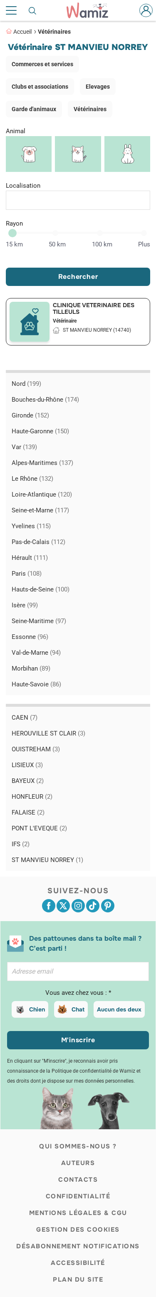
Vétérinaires (54, 31)
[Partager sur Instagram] (78, 905)
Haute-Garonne (40, 431)
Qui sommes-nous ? (78, 1146)
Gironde (30, 415)
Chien (37, 1009)
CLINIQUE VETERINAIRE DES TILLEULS (93, 308)
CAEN (24, 717)
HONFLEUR (32, 796)
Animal (15, 131)
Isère (25, 605)
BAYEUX (28, 781)
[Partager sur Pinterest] (107, 905)
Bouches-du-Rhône (45, 399)
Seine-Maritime (39, 621)
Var (24, 447)
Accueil (22, 31)
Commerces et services (42, 64)
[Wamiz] (91, 10)
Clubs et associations (40, 86)
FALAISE (28, 812)
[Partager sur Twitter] (63, 905)
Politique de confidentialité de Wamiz (93, 1071)
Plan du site (78, 1279)
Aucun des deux (119, 1009)
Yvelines (31, 526)
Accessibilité (78, 1263)
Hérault (30, 558)
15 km (14, 244)
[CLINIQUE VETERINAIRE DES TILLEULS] (30, 322)
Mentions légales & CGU (78, 1213)
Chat (78, 1009)
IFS (21, 844)
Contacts (78, 1179)
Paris (27, 573)
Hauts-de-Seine (40, 589)
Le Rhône (32, 478)
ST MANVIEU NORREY (47, 860)
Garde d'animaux (34, 109)
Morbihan (31, 668)
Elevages (98, 86)
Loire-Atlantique (42, 494)
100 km (102, 244)
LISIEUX (27, 765)
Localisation (23, 185)
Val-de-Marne (36, 652)
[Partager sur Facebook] (48, 905)
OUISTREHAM (36, 749)
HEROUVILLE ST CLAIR (48, 733)
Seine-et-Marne (40, 510)
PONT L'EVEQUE (39, 828)
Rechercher (78, 276)
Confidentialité (78, 1196)
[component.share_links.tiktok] (92, 905)
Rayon (14, 223)
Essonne (30, 637)
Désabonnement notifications (78, 1246)
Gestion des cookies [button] (78, 1229)
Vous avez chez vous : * (78, 992)
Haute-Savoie (36, 684)
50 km (57, 244)
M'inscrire (78, 1040)
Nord (26, 384)
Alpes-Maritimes (42, 463)
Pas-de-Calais (38, 542)
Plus (144, 244)
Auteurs (78, 1163)
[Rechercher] (32, 10)
